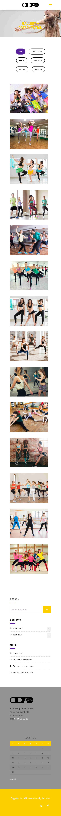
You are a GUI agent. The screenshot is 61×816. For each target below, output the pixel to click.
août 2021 (31, 635)
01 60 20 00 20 (21, 718)
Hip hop (38, 60)
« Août (13, 779)
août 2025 (31, 628)
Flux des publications (22, 659)
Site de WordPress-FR (23, 672)
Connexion (18, 653)
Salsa (22, 69)
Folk (21, 60)
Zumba (38, 69)
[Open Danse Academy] (30, 6)
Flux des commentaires (23, 666)
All (20, 51)
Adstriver (46, 798)
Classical (37, 51)
